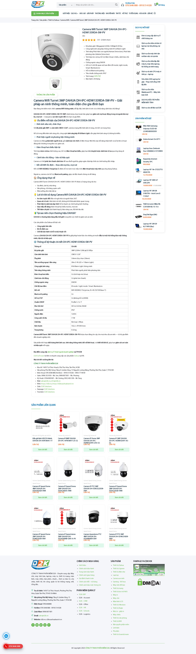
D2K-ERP (82, 594)
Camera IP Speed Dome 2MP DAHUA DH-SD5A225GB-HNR (118, 489)
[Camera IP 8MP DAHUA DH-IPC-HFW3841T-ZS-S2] (68, 423)
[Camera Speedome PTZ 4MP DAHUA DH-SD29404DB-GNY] (94, 516)
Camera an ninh (118, 578)
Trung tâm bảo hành (86, 572)
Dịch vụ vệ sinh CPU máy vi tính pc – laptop (151, 73)
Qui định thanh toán (86, 578)
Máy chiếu (116, 615)
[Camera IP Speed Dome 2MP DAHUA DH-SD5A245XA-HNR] (68, 468)
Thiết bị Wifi (117, 621)
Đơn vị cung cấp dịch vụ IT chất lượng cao (151, 37)
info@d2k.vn (55, 381)
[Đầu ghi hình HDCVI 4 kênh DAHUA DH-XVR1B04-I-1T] (43, 423)
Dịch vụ (74, 13)
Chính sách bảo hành (86, 569)
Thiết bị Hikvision (119, 605)
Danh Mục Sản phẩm (45, 14)
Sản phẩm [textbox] (62, 5)
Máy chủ (116, 598)
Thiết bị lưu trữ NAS (120, 592)
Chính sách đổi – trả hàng (88, 582)
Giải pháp (90, 13)
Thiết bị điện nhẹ (119, 572)
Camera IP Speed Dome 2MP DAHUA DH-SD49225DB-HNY (41, 536)
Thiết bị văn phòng (120, 618)
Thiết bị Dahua (53, 20)
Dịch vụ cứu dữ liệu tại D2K (151, 108)
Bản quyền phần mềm (121, 625)
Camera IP (61, 435)
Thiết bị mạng (118, 588)
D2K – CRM (83, 601)
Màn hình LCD (118, 601)
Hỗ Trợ (125, 13)
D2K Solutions (46, 386)
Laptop (116, 575)
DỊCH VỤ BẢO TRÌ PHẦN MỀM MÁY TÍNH (150, 101)
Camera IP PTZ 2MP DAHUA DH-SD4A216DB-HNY (118, 536)
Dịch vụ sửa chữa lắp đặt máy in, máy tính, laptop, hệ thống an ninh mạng (151, 64)
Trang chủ (34, 20)
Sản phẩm (43, 20)
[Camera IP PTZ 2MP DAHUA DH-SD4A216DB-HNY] (119, 516)
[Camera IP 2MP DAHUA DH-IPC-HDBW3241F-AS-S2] (119, 423)
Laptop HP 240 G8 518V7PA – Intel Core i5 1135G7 (151, 193)
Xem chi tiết (42, 450)
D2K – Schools (84, 611)
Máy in (115, 595)
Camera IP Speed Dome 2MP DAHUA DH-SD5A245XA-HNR (67, 489)
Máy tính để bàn (119, 585)
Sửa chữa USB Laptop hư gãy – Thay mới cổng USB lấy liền (151, 82)
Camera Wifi (64, 20)
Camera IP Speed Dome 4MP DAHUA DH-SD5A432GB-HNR (41, 489)
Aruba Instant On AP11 (151, 139)
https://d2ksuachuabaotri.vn (63, 384)
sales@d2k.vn (46, 381)
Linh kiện (116, 628)
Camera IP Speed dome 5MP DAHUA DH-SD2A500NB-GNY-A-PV (67, 536)
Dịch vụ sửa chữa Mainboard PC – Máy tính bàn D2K (151, 92)
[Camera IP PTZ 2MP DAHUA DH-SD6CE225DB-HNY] (94, 468)
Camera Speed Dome (39, 480)
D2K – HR (82, 608)
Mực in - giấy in (118, 611)
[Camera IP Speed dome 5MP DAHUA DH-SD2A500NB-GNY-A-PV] (68, 516)
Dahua (76, 356)
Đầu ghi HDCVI (37, 435)
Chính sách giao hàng (86, 575)
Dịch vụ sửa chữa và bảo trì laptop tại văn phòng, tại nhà (151, 46)
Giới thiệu (66, 13)
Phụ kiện (116, 631)
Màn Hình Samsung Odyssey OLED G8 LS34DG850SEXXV (150, 128)
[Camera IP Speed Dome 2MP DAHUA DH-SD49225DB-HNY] (43, 516)
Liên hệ (150, 13)
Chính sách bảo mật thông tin (90, 585)
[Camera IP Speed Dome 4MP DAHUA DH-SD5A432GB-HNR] (43, 468)
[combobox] (65, 5)
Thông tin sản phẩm (46, 95)
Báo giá (83, 13)
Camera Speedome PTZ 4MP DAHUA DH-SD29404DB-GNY (92, 536)
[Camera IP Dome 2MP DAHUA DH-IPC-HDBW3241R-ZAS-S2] (94, 423)
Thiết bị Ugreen (118, 569)
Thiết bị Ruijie (118, 608)
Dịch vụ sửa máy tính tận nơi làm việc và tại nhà (151, 55)
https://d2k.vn (46, 384)
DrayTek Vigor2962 (150, 215)
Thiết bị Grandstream (121, 634)
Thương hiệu (100, 13)
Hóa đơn (142, 13)
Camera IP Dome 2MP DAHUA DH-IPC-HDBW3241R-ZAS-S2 (92, 441)
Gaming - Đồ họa (119, 582)
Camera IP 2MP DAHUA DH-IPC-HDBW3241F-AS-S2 (119, 441)
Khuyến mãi (110, 13)
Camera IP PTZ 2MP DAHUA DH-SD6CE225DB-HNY (94, 489)
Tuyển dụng (133, 13)
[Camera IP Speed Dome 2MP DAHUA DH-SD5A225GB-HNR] (119, 468)
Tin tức (118, 13)
